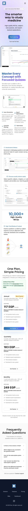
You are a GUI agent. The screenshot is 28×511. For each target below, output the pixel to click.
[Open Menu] (25, 3)
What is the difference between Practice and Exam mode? (13, 467)
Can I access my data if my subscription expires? (11, 461)
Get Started (13, 409)
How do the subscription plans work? (12, 456)
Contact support (19, 473)
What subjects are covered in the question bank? (12, 450)
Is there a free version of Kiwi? (12, 446)
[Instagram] (14, 501)
